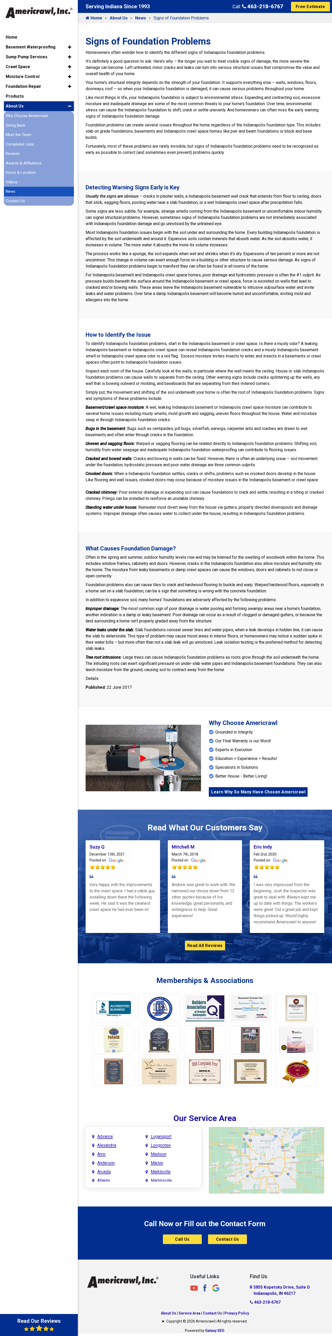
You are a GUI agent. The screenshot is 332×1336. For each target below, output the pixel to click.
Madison (159, 1154)
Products (15, 96)
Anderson (106, 1162)
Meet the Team (18, 134)
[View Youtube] (194, 1287)
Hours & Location (21, 172)
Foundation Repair (23, 86)
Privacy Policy (236, 1313)
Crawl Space (18, 66)
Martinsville (161, 1180)
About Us (119, 18)
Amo (101, 1154)
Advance (105, 1136)
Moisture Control (22, 76)
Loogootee (161, 1145)
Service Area (189, 1313)
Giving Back (15, 125)
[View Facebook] (205, 1287)
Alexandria (106, 1145)
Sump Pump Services (26, 56)
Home (95, 18)
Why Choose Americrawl (27, 115)
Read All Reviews (205, 945)
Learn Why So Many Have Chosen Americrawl (258, 791)
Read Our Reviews (39, 1321)
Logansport (161, 1136)
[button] (69, 47)
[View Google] (216, 1287)
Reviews (13, 153)
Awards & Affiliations (24, 163)
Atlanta (103, 1180)
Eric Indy (263, 847)
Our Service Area (205, 1118)
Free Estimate (310, 6)
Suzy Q (97, 847)
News (140, 18)
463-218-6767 (264, 6)
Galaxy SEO (214, 1330)
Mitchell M (183, 847)
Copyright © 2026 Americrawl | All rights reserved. (206, 1321)
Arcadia (104, 1171)
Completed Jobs (20, 144)
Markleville (161, 1171)
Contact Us (227, 1239)
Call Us (182, 1239)
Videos (12, 182)
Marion (157, 1162)
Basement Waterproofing (31, 47)
